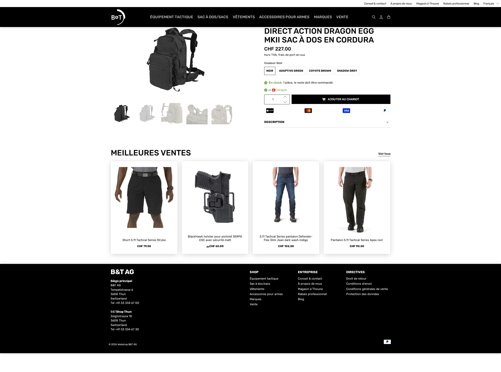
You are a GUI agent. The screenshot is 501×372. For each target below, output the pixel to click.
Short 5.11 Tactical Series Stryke (144, 240)
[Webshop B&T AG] (118, 17)
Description (274, 122)
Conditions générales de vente (367, 289)
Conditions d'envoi (359, 283)
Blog (476, 3)
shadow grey (347, 70)
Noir (269, 70)
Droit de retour (356, 278)
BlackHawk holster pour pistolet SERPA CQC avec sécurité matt (215, 238)
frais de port (286, 55)
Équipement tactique (171, 17)
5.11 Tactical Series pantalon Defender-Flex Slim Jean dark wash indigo (286, 238)
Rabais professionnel (456, 3)
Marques (323, 17)
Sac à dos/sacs (212, 17)
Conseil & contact (375, 3)
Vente (342, 17)
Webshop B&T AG (127, 344)
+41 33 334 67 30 (127, 329)
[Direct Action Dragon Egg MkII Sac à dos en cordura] (174, 60)
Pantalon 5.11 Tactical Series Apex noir (357, 240)
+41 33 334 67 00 (127, 303)
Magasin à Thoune (427, 3)
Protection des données (362, 294)
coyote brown (320, 70)
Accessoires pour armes (284, 17)
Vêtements (244, 17)
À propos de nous (401, 3)
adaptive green (291, 70)
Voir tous (384, 153)
